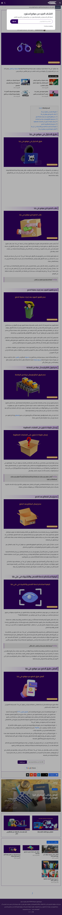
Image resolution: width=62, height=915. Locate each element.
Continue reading (48, 26)
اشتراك (14, 21)
